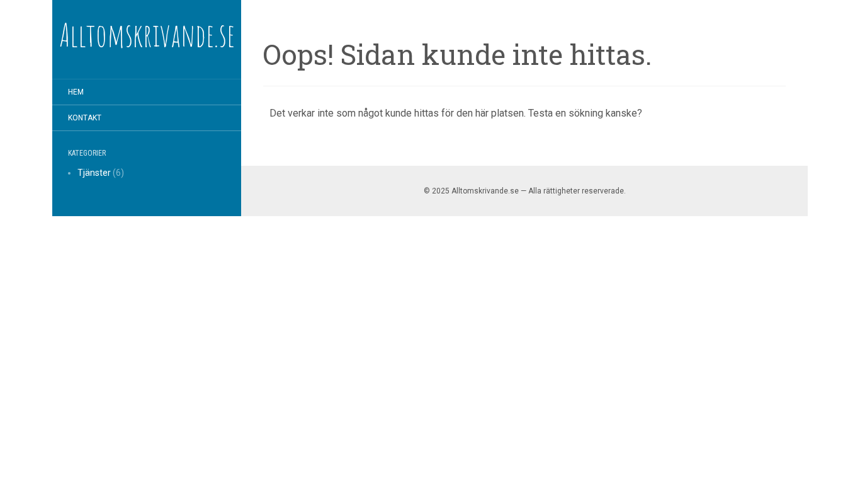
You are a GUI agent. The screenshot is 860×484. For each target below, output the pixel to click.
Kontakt (84, 117)
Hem (76, 92)
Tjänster (94, 173)
